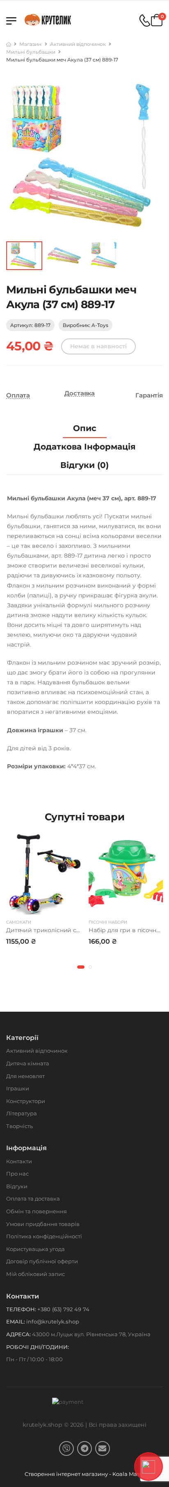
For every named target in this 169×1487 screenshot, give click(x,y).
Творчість (19, 1126)
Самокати (18, 922)
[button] (81, 967)
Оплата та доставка (33, 1198)
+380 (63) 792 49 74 (63, 1309)
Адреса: (18, 1334)
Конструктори (25, 1101)
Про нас (17, 1173)
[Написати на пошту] (102, 1448)
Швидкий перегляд (43, 906)
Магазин (30, 44)
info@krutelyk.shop (52, 1321)
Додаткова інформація (85, 447)
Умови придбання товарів (43, 1224)
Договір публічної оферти (42, 1261)
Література (21, 1113)
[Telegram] (84, 1448)
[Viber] (66, 1448)
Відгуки (16, 1186)
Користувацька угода (35, 1249)
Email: (15, 1321)
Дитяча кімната (27, 1063)
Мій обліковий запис (35, 1274)
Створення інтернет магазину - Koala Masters (88, 1474)
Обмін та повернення (36, 1211)
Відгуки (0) (84, 465)
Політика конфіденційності (44, 1236)
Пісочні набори (108, 922)
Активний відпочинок (78, 44)
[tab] (85, 428)
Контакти (19, 1161)
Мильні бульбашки (30, 52)
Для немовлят (25, 1076)
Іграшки (17, 1088)
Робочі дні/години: (37, 1347)
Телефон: (21, 1309)
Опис (84, 428)
